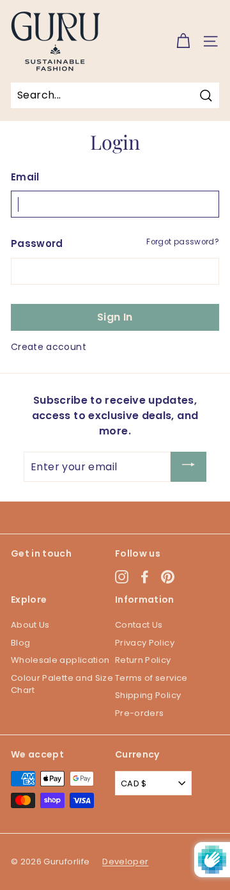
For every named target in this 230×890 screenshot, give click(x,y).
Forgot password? (182, 242)
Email (25, 177)
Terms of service (151, 678)
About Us (30, 625)
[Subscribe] (188, 467)
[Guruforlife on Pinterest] (167, 577)
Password (37, 243)
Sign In (115, 317)
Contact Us (139, 625)
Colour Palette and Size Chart (62, 684)
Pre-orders (139, 713)
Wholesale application (60, 660)
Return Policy (143, 660)
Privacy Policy (144, 643)
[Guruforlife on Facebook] (144, 577)
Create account (48, 346)
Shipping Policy (148, 695)
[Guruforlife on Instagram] (121, 577)
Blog (20, 643)
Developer (125, 861)
